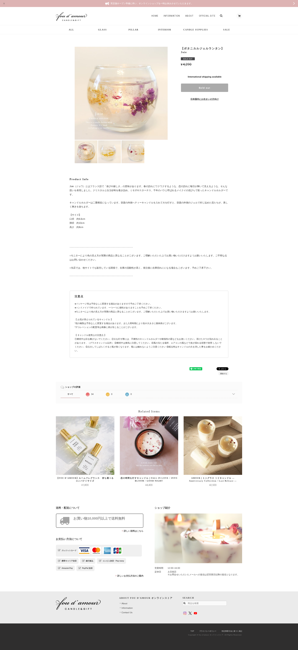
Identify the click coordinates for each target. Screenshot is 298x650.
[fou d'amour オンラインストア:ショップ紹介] (198, 538)
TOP (192, 631)
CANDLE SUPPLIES (195, 30)
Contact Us (127, 612)
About (189, 16)
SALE (226, 30)
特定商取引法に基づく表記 (232, 631)
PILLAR (133, 30)
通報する (223, 374)
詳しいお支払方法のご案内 (130, 576)
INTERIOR (164, 30)
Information (172, 16)
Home (154, 16)
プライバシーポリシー (207, 631)
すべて (70, 394)
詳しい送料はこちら (133, 531)
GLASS (102, 30)
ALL (71, 30)
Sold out (204, 87)
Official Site (207, 16)
